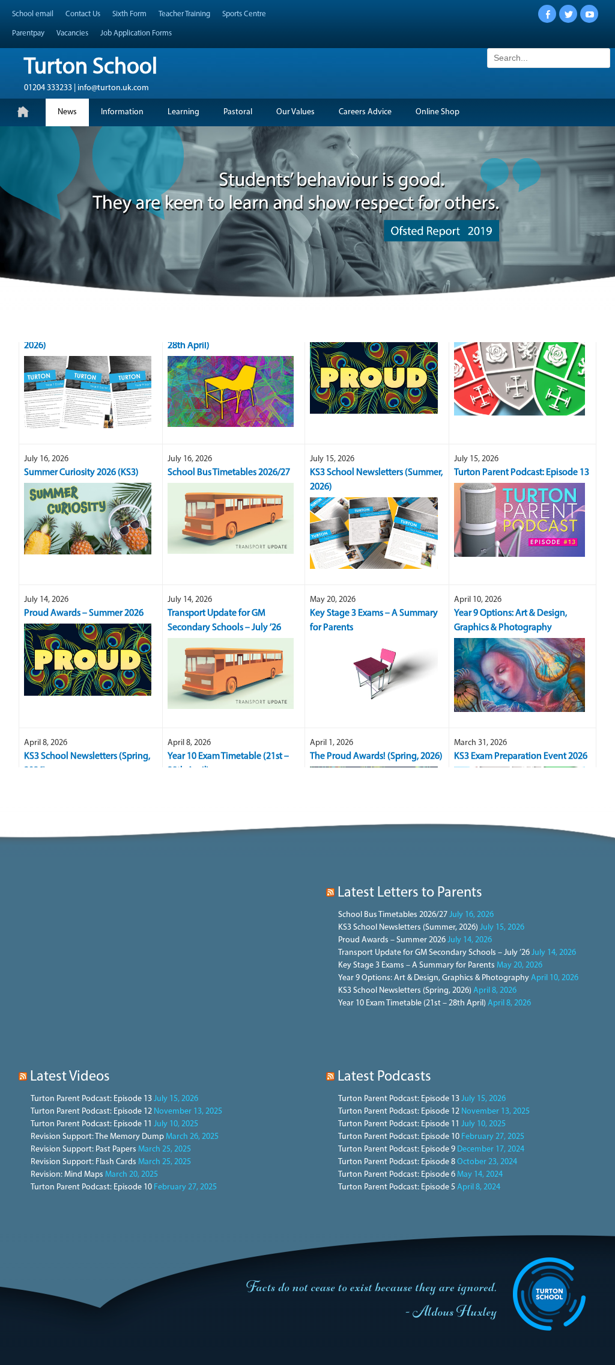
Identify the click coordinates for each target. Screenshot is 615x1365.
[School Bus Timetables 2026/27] (231, 470)
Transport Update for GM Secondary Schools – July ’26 (434, 952)
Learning (183, 112)
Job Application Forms (136, 33)
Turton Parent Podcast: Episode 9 (396, 1149)
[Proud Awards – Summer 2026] (88, 611)
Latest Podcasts (384, 1077)
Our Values (295, 112)
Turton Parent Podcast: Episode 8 (396, 1162)
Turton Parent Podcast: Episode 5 (396, 1187)
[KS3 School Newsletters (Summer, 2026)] (374, 485)
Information (122, 112)
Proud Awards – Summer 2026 (392, 940)
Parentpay (28, 33)
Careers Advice (365, 112)
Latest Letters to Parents (410, 893)
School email (32, 14)
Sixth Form (129, 14)
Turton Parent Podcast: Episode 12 (91, 1111)
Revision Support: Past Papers (83, 1149)
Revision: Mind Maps (67, 1174)
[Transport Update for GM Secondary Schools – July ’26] (231, 625)
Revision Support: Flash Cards (83, 1162)
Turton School (90, 67)
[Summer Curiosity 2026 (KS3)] (88, 470)
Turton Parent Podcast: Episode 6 (396, 1174)
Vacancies (72, 33)
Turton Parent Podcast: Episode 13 (91, 1098)
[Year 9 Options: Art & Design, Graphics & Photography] (520, 626)
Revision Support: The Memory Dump (97, 1136)
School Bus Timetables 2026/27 (392, 914)
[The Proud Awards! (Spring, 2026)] (374, 754)
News (67, 112)
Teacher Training (184, 14)
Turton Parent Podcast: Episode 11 (91, 1124)
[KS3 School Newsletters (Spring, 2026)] (88, 343)
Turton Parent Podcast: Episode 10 (91, 1187)
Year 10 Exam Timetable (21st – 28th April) (412, 1003)
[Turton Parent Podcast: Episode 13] (520, 471)
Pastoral (237, 112)
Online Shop (437, 112)
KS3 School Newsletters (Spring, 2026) (404, 990)
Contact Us (82, 14)
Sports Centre (244, 14)
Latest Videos (70, 1077)
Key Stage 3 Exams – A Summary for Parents (416, 965)
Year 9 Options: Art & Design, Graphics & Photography (433, 978)
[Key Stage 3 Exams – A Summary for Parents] (374, 625)
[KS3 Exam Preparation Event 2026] (520, 755)
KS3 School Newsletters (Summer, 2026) (408, 927)
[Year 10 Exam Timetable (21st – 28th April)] (231, 343)
